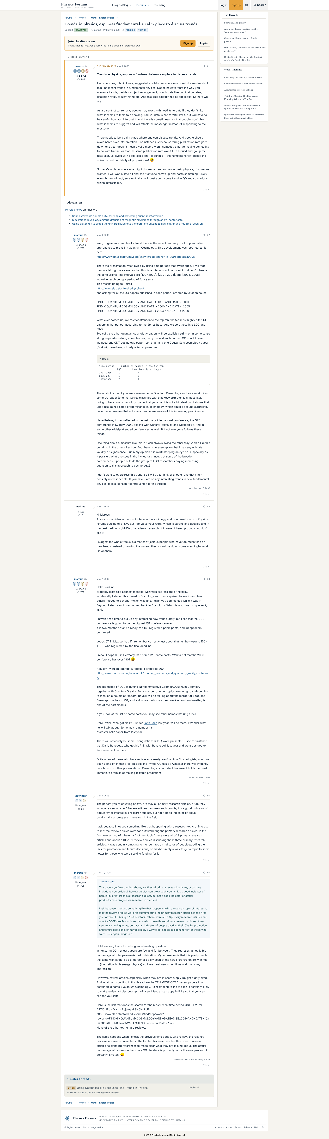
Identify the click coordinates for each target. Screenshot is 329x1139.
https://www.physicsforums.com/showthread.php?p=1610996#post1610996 (146, 256)
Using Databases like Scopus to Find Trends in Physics (112, 1087)
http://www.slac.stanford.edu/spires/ (120, 288)
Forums (141, 5)
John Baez (150, 723)
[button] (130, 5)
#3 (208, 506)
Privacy (248, 1127)
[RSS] (263, 1127)
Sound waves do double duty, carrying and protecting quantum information (117, 216)
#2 (208, 235)
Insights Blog (120, 5)
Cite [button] (205, 189)
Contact (219, 1127)
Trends (142, 30)
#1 (208, 66)
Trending (159, 5)
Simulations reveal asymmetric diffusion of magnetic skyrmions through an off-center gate (127, 220)
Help (256, 1127)
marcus (79, 66)
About (229, 1127)
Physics (130, 30)
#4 (208, 579)
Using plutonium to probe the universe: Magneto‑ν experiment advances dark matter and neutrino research (137, 223)
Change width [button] (95, 1127)
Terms (238, 1127)
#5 (208, 795)
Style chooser (74, 1127)
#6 (208, 872)
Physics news (73, 209)
